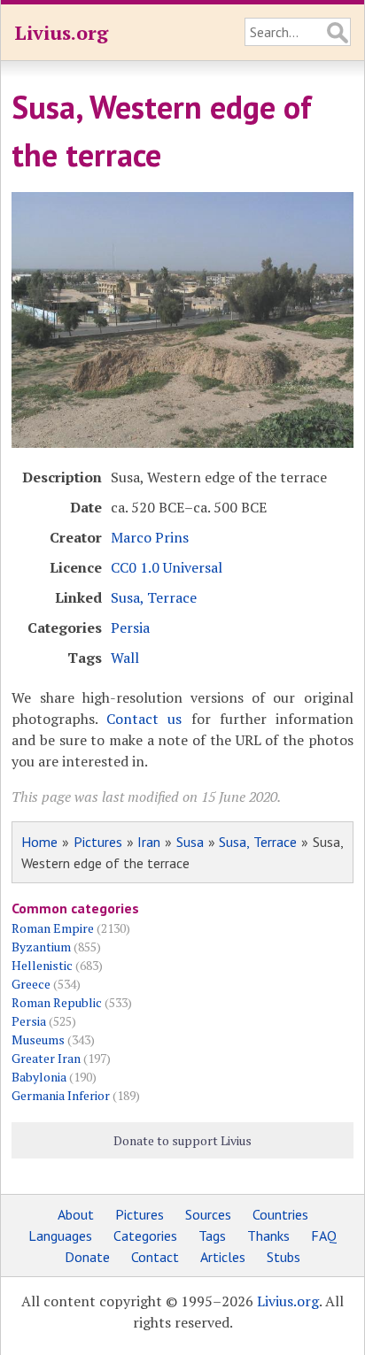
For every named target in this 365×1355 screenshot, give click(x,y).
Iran (148, 842)
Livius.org (61, 32)
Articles (222, 1257)
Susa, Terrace (154, 597)
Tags (212, 1235)
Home (39, 842)
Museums (38, 1039)
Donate (87, 1257)
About (76, 1214)
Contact (155, 1257)
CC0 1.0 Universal (166, 567)
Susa (190, 842)
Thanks (268, 1235)
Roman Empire (53, 928)
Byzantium (41, 946)
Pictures (98, 842)
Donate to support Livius (182, 1140)
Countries (280, 1214)
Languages (60, 1235)
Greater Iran (46, 1058)
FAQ (324, 1235)
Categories (145, 1235)
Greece (31, 983)
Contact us (144, 718)
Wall (125, 657)
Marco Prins (150, 537)
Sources (208, 1214)
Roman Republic (57, 1002)
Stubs (283, 1257)
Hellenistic (42, 965)
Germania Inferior (61, 1095)
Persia (130, 627)
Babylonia (39, 1076)
